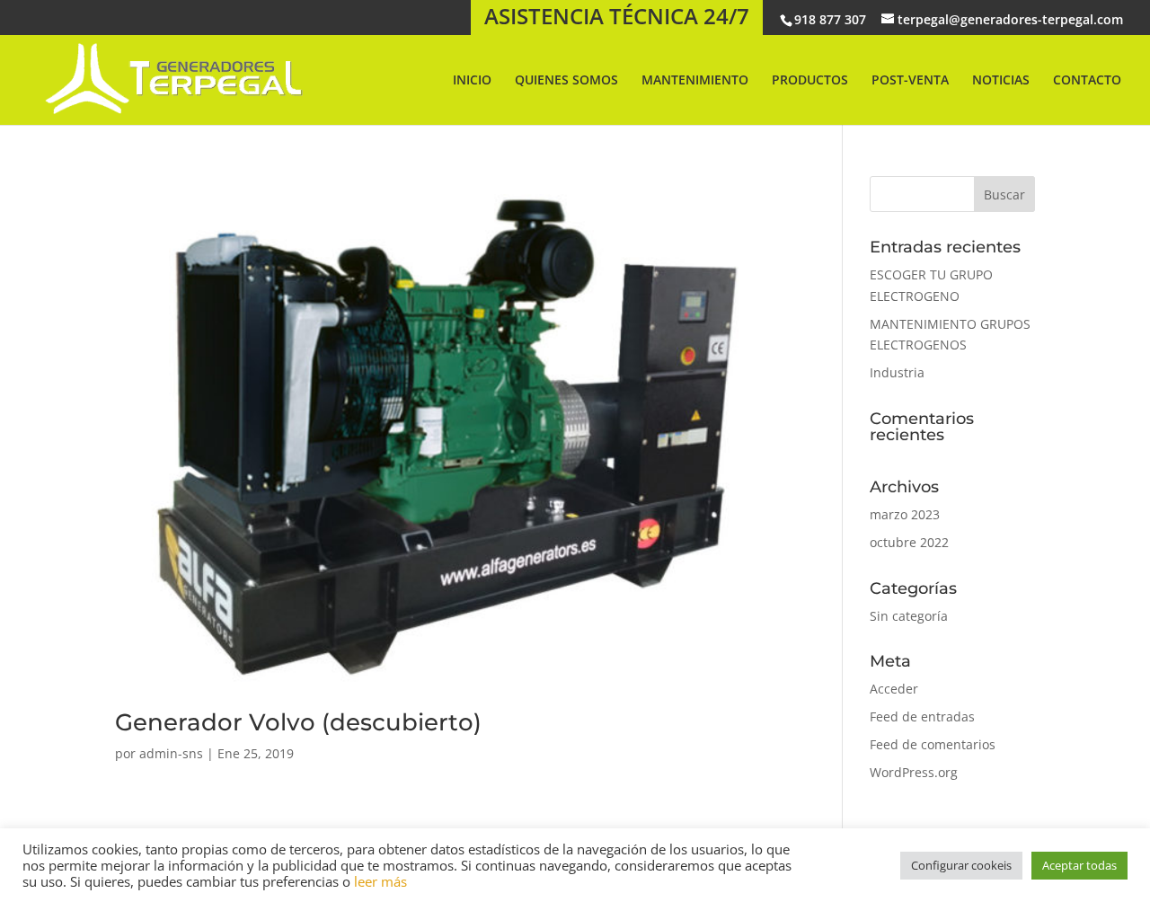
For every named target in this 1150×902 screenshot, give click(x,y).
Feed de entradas (922, 716)
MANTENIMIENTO (694, 81)
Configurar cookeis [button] (961, 865)
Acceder (894, 688)
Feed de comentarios (932, 744)
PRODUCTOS (810, 81)
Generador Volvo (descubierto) (298, 722)
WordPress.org (914, 772)
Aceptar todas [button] (1079, 865)
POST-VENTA (910, 81)
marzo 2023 (905, 514)
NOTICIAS (1001, 81)
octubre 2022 (909, 542)
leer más (380, 881)
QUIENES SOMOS (566, 81)
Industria (897, 372)
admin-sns (171, 753)
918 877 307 (830, 19)
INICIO (472, 81)
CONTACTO (1087, 81)
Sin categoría (909, 615)
